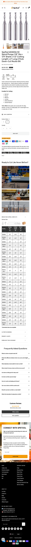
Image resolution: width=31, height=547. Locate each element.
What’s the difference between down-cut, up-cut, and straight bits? (15, 358)
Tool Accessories (5, 472)
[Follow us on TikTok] (18, 529)
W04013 (4, 274)
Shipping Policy (20, 470)
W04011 (4, 267)
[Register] (23, 524)
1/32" (10, 312)
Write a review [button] (15, 412)
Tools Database (20, 480)
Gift (2, 478)
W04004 (4, 242)
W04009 (4, 264)
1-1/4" (15, 234)
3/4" (15, 320)
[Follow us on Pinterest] (12, 529)
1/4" (10, 242)
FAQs (18, 468)
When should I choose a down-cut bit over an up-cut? (13, 368)
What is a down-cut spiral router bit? (9, 353)
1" (15, 242)
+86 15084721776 (11, 510)
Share (3, 155)
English (18, 534)
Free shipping (11, 153)
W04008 (4, 256)
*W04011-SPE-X (4, 270)
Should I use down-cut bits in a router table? (11, 390)
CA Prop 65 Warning (7, 332)
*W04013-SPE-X (4, 278)
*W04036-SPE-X (4, 316)
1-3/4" (15, 264)
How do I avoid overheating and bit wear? (11, 381)
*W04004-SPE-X (4, 245)
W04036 (4, 312)
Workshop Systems (5, 470)
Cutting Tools (4, 468)
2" (15, 267)
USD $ (12, 534)
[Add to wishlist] (28, 52)
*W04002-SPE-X (4, 238)
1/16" (10, 292)
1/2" (10, 234)
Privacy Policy (19, 476)
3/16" (10, 305)
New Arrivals (4, 474)
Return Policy (19, 472)
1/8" (10, 249)
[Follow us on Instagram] (9, 529)
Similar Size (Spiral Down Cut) (9, 217)
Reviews (3, 497)
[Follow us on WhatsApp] (21, 529)
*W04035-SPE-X (4, 308)
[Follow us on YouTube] (15, 529)
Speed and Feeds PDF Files (22, 482)
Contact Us (4, 493)
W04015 (4, 281)
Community (4, 499)
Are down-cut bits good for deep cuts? (10, 372)
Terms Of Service (20, 478)
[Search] (4, 8)
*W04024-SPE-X (4, 295)
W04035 (4, 305)
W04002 (4, 234)
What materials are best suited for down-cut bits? (12, 364)
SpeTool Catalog (20, 484)
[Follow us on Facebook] (3, 529)
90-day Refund (18, 153)
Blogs (3, 495)
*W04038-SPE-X (4, 323)
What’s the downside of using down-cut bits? (11, 394)
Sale (3, 476)
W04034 (4, 302)
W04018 (4, 284)
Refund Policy (19, 474)
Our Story (3, 491)
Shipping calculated (5, 69)
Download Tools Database (8, 340)
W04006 (4, 249)
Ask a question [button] (15, 415)
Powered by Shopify (17, 537)
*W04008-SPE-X (4, 260)
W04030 (4, 299)
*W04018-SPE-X (4, 288)
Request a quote (6, 336)
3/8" (10, 256)
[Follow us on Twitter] (6, 529)
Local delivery (4, 153)
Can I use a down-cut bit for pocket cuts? (10, 385)
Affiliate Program (5, 502)
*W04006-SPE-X (4, 252)
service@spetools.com (10, 508)
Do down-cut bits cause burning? (9, 377)
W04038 (4, 320)
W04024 (4, 292)
